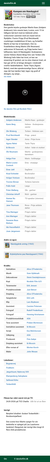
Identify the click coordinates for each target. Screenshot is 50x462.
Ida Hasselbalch (13, 227)
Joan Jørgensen (13, 231)
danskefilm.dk (10, 3)
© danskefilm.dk (21, 459)
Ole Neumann (12, 152)
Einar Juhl (10, 169)
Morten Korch (32, 347)
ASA (29, 318)
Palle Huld (10, 186)
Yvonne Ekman (12, 182)
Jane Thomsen (12, 205)
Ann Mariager (12, 216)
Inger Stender (12, 139)
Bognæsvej (11, 363)
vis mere (7, 76)
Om (5, 459)
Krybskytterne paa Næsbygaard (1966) (26, 254)
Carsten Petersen (34, 306)
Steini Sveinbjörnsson (36, 277)
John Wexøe (32, 352)
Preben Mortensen (35, 323)
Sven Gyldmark (33, 273)
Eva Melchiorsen (34, 331)
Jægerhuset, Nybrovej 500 (17, 372)
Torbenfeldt (11, 384)
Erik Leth (30, 298)
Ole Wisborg (11, 131)
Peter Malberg (12, 190)
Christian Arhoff (13, 194)
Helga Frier (11, 158)
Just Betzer (32, 290)
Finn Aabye (31, 339)
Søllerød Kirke (12, 380)
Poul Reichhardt (13, 135)
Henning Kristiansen (35, 314)
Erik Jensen (32, 286)
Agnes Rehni (11, 143)
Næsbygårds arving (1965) (22, 244)
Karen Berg (11, 124)
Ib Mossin (10, 147)
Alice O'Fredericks (34, 269)
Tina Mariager (12, 212)
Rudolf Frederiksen (35, 310)
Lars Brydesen (33, 302)
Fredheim (10, 368)
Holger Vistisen (13, 178)
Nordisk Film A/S (34, 281)
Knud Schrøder (12, 174)
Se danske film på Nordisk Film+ (18, 109)
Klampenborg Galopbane (16, 376)
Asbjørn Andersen (13, 120)
